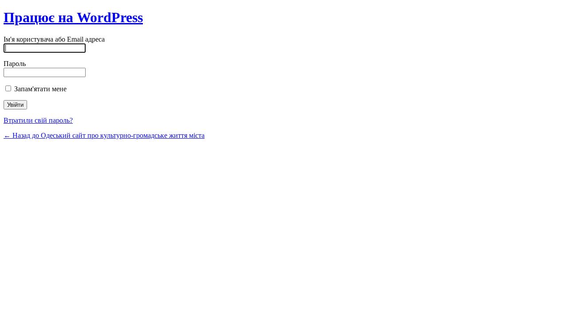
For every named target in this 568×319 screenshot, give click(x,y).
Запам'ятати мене (39, 89)
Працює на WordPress (73, 17)
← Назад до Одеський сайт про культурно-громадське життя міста (104, 135)
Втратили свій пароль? (38, 120)
